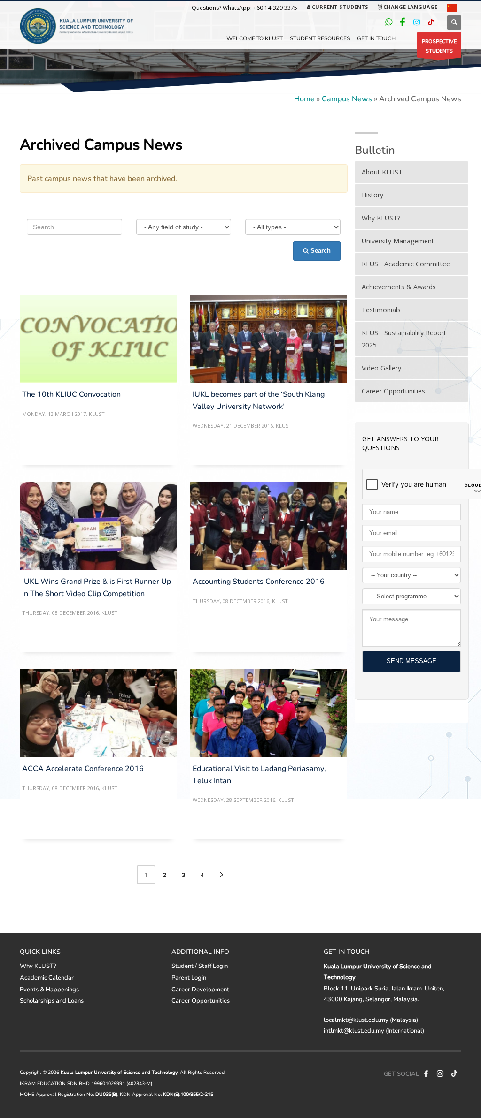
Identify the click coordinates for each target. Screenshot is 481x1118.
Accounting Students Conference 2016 (259, 580)
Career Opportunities (200, 1000)
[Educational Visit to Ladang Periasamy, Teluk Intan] (268, 713)
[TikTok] (431, 22)
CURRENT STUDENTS (339, 6)
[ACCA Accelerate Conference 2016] (98, 713)
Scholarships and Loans (52, 1000)
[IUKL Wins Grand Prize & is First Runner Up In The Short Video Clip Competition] (98, 526)
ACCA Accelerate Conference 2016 (83, 767)
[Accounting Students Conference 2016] (268, 526)
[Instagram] (417, 22)
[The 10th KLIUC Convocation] (98, 339)
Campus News (347, 98)
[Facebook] (403, 22)
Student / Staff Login (199, 965)
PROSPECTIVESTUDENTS (439, 45)
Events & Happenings (49, 989)
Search (320, 250)
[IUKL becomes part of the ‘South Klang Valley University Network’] (268, 339)
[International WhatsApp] (388, 22)
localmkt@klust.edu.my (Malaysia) (371, 1019)
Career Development (200, 989)
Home (304, 98)
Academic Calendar (47, 977)
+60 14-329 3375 (275, 8)
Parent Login (188, 977)
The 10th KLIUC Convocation (71, 393)
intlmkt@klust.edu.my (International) (374, 1030)
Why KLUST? (38, 965)
